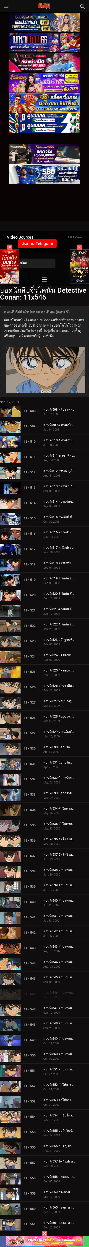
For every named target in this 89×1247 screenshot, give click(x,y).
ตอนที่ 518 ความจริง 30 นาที (59, 563)
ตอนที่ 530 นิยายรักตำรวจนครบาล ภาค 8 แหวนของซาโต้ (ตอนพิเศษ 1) (59, 747)
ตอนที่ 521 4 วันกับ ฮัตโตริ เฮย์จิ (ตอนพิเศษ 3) (59, 609)
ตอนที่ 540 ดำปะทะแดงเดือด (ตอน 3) (59, 900)
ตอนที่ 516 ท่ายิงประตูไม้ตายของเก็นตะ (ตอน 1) (59, 532)
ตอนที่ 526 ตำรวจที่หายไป (59, 686)
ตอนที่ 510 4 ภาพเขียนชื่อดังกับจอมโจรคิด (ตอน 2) (59, 440)
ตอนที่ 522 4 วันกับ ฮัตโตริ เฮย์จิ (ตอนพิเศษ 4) (59, 624)
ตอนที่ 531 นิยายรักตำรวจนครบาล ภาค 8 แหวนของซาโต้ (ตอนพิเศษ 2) (59, 762)
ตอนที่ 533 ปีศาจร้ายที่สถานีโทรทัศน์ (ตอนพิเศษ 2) (59, 793)
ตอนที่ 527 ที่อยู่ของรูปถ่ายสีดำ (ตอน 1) (59, 701)
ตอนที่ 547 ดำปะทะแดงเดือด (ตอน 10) (59, 1008)
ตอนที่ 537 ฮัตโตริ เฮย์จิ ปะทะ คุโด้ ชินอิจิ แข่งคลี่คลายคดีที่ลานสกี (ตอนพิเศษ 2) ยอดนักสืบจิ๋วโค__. (59, 854)
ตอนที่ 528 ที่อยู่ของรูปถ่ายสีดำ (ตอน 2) (59, 716)
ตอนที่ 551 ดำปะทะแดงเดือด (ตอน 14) (59, 1069)
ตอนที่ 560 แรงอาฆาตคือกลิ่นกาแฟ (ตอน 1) (59, 1207)
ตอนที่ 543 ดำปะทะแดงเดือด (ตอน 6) (59, 946)
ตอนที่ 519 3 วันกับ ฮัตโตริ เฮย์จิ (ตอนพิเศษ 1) (59, 578)
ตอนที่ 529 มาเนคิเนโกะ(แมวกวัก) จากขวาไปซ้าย (59, 732)
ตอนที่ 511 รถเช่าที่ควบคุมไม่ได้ (59, 455)
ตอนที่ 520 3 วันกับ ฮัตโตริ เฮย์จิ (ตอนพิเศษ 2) (59, 593)
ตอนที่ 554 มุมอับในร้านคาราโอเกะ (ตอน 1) (59, 1115)
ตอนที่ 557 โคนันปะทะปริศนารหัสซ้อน (59, 1161)
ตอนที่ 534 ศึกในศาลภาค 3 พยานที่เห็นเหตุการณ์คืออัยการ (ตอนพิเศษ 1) (59, 808)
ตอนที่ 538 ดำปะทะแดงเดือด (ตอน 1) (59, 870)
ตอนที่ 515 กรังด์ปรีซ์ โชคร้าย (59, 517)
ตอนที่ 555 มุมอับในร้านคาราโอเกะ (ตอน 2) (59, 1130)
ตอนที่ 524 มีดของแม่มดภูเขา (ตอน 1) (59, 655)
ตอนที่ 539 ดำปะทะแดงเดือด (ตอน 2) (59, 885)
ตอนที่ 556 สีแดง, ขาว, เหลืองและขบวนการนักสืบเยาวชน (59, 1146)
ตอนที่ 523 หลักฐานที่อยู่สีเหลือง (59, 639)
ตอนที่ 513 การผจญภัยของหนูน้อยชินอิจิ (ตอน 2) (59, 486)
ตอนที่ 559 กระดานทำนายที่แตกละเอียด (59, 1192)
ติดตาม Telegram (37, 243)
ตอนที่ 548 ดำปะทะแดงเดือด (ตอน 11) (59, 1023)
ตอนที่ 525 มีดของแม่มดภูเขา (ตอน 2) (59, 670)
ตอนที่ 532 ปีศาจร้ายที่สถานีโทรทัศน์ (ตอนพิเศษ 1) (59, 778)
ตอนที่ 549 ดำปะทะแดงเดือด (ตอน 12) (59, 1038)
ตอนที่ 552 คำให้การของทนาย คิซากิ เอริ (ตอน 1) (59, 1084)
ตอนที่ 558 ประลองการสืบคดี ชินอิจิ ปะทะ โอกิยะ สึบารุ (59, 1177)
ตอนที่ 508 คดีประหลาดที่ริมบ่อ (59, 409)
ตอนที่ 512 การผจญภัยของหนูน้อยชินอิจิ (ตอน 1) (59, 471)
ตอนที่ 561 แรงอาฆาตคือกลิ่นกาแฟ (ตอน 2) (59, 1223)
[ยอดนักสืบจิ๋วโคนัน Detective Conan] (44, 279)
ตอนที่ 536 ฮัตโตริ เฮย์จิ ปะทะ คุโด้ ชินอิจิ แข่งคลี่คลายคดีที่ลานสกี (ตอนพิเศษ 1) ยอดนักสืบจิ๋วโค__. (59, 839)
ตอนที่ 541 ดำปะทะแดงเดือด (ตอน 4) (59, 916)
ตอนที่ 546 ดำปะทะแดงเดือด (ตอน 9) (59, 992)
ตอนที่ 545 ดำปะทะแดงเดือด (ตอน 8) (59, 977)
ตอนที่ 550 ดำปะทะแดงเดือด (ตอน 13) (59, 1054)
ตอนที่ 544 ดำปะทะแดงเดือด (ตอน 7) (59, 962)
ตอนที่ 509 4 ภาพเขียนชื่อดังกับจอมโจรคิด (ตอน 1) (59, 425)
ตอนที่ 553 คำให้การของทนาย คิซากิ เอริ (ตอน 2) (59, 1100)
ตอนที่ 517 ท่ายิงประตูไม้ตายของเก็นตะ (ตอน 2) (59, 547)
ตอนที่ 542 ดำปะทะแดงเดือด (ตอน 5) (59, 931)
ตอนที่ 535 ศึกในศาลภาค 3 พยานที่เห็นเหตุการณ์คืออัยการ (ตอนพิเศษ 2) (59, 824)
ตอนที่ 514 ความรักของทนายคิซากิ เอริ (59, 501)
